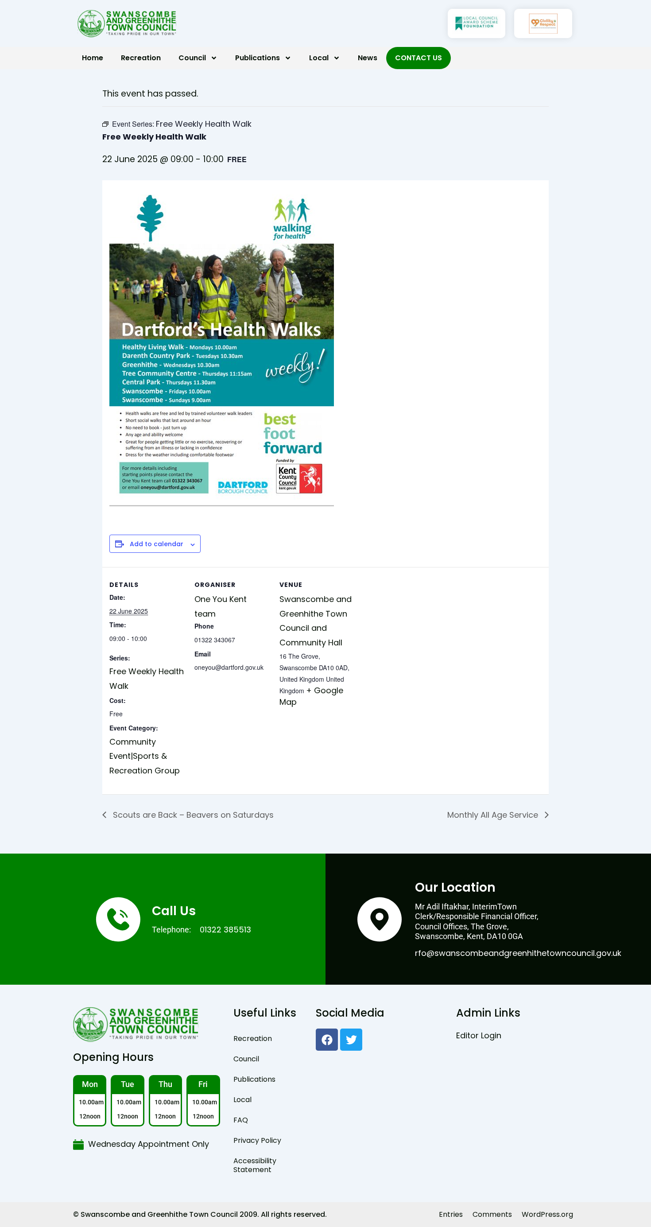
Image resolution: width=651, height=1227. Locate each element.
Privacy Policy (257, 1140)
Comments (492, 1214)
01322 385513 (225, 929)
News (367, 58)
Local (319, 58)
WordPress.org (547, 1214)
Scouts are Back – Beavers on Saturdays (192, 814)
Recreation (141, 58)
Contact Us (418, 58)
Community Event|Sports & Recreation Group (144, 756)
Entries (451, 1214)
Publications (257, 58)
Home (92, 58)
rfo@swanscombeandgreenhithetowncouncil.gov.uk (518, 953)
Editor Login (478, 1035)
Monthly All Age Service (493, 814)
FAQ (240, 1120)
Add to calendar (156, 544)
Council (192, 58)
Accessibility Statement (254, 1165)
